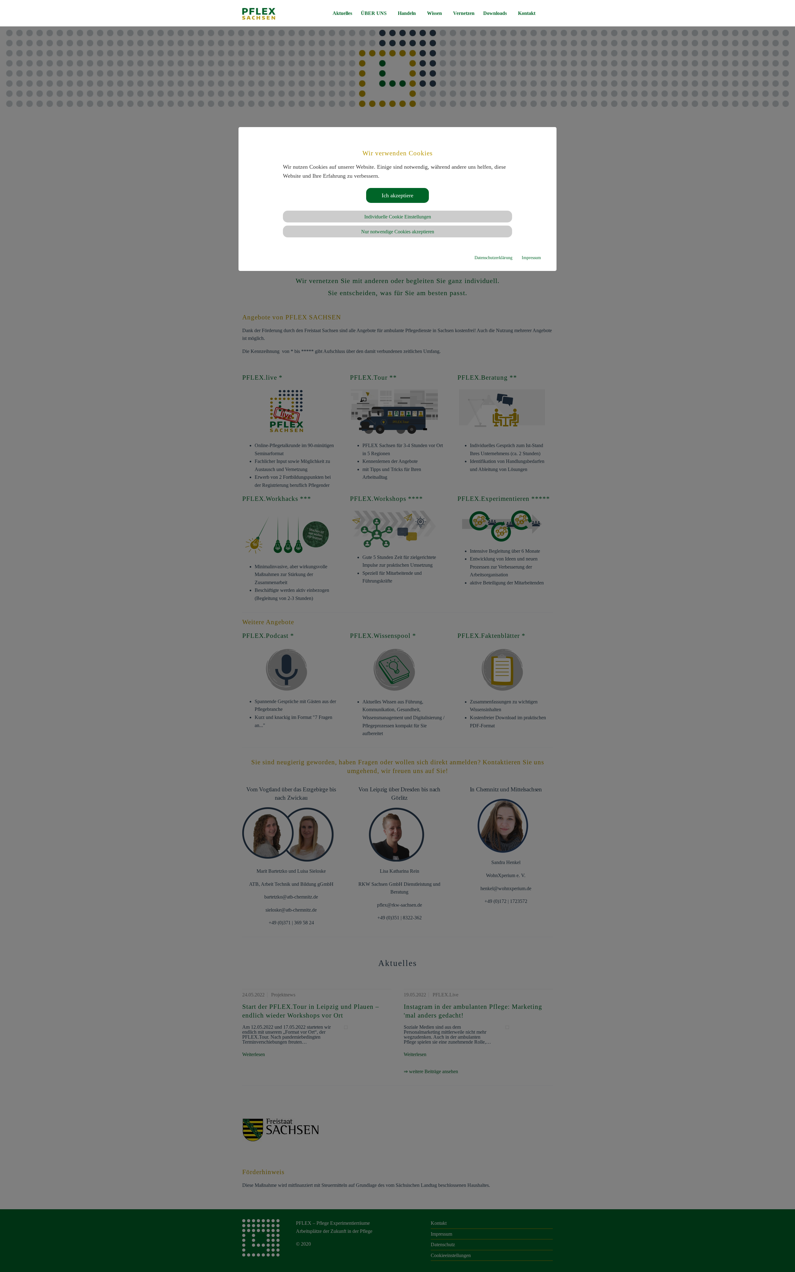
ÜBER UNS (374, 13)
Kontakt (526, 13)
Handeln (407, 13)
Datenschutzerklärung (493, 257)
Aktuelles (342, 13)
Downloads (495, 13)
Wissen (434, 13)
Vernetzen (464, 13)
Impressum (531, 257)
